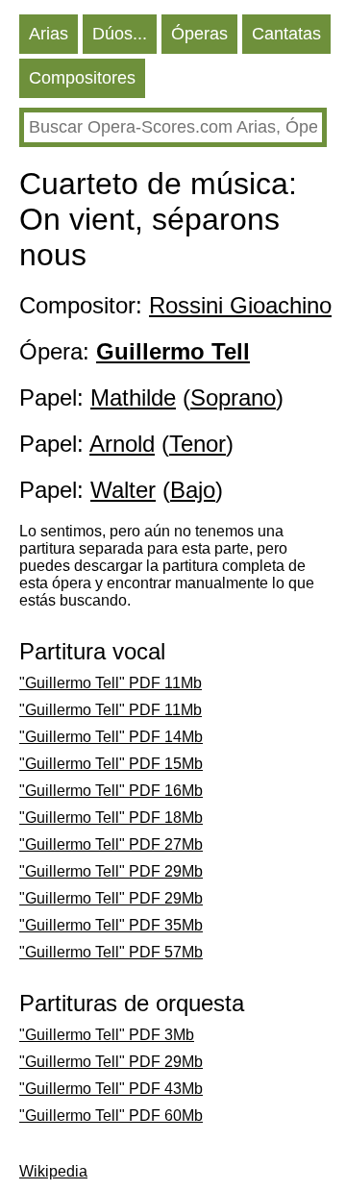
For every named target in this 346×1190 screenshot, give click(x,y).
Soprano (233, 397)
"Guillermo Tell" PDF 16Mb (111, 790)
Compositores (82, 77)
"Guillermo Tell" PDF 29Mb (111, 871)
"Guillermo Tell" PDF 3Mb (106, 1035)
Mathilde (133, 397)
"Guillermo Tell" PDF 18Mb (111, 817)
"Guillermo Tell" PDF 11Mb (110, 683)
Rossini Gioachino (240, 305)
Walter (123, 490)
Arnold (122, 444)
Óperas (199, 33)
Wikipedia (53, 1171)
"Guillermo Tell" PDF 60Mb (111, 1115)
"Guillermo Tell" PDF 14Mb (111, 737)
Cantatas (286, 33)
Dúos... (119, 33)
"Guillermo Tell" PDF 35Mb (111, 925)
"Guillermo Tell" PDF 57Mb (111, 952)
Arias (48, 33)
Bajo (192, 490)
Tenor (197, 444)
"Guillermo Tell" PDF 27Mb (111, 844)
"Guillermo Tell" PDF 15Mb (111, 764)
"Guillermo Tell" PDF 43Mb (111, 1088)
